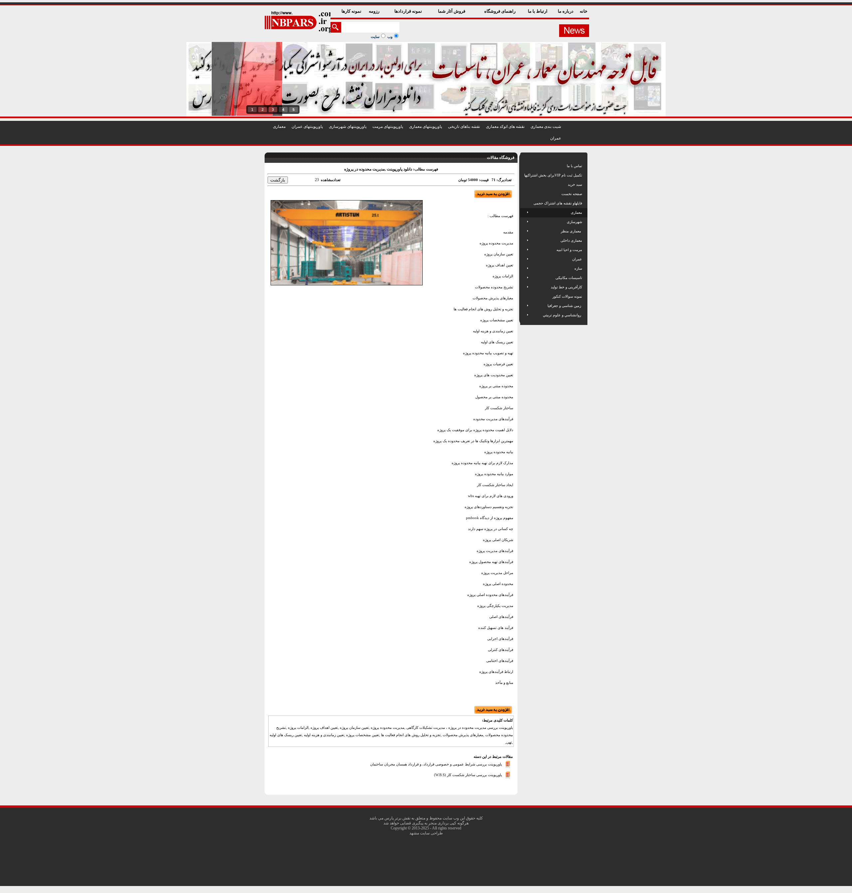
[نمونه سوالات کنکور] (524, 296)
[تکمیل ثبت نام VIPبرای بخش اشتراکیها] (523, 175)
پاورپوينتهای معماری (425, 126)
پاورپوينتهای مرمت (387, 126)
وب (389, 37)
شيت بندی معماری (546, 126)
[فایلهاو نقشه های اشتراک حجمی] (524, 203)
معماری (279, 126)
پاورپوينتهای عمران (307, 126)
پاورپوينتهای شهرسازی (347, 126)
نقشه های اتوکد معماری (505, 126)
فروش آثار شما (452, 11)
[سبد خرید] (524, 184)
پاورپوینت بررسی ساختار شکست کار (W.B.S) (468, 775)
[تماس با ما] (524, 166)
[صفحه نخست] (524, 194)
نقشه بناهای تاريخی (464, 126)
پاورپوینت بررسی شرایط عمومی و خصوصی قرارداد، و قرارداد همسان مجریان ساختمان (436, 764)
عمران (555, 138)
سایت (375, 37)
